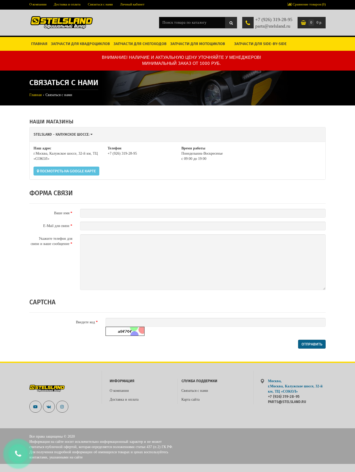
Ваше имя (61, 213)
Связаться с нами (100, 4)
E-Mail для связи (56, 226)
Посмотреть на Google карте (67, 171)
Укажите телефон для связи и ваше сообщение (51, 241)
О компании (38, 4)
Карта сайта (190, 399)
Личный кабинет (132, 4)
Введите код (85, 322)
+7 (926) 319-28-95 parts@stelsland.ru (273, 23)
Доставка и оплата (67, 4)
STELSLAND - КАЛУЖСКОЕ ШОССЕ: (62, 134)
